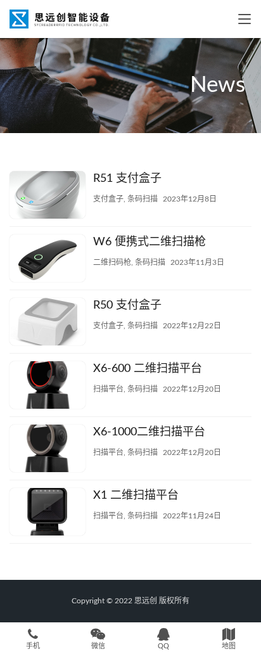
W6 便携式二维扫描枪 (149, 242)
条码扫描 (142, 199)
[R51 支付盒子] (48, 196)
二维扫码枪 (112, 262)
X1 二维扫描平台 (136, 495)
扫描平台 (108, 389)
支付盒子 (108, 199)
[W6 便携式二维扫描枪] (48, 259)
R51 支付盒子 (127, 178)
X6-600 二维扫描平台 (147, 369)
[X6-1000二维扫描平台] (48, 450)
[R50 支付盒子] (48, 323)
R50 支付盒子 (127, 305)
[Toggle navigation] (244, 19)
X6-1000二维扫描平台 (149, 432)
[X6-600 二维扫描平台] (48, 386)
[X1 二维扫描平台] (48, 513)
